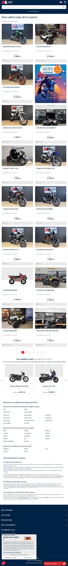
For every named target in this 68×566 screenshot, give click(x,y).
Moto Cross (6, 415)
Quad (25, 409)
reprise (46, 497)
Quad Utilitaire (48, 420)
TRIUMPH (47, 435)
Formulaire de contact (8, 533)
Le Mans (5, 451)
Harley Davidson (12, 486)
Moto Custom (6, 417)
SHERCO (47, 433)
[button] (37, 84)
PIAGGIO (26, 441)
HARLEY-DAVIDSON (8, 441)
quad (21, 477)
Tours (46, 448)
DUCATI (5, 435)
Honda (18, 486)
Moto (4, 409)
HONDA (26, 430)
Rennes (26, 451)
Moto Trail (26, 423)
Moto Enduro (6, 420)
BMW (4, 430)
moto (47, 476)
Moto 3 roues (6, 411)
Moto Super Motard (29, 420)
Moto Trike (47, 415)
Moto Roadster (7, 423)
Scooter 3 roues (28, 411)
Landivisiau (6, 448)
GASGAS (5, 438)
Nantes (26, 448)
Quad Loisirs (48, 417)
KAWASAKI (27, 435)
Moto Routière (27, 415)
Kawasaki (23, 486)
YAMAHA (47, 438)
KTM (25, 438)
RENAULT (47, 430)
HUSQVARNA (27, 433)
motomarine (60, 476)
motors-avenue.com (23, 497)
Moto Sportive (27, 417)
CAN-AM (5, 433)
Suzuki (30, 486)
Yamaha (34, 486)
